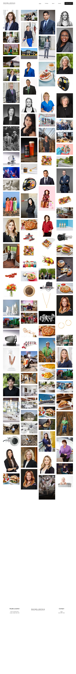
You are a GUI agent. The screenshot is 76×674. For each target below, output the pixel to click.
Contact (59, 3)
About (53, 3)
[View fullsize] (11, 20)
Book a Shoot (69, 3)
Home (40, 3)
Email (61, 611)
